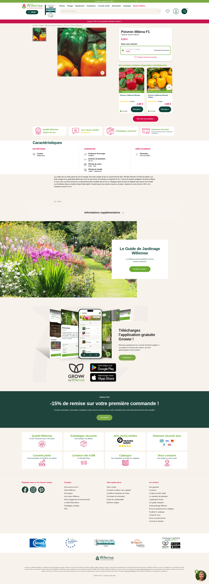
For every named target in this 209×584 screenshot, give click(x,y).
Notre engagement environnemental (77, 499)
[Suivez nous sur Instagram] (33, 489)
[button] (101, 364)
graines (92, 567)
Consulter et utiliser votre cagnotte (119, 490)
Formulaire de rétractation (116, 496)
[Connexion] (176, 11)
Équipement (79, 6)
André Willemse (69, 490)
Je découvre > (127, 357)
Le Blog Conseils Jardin (157, 493)
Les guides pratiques (156, 502)
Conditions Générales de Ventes (118, 493)
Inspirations (91, 6)
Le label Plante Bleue (71, 502)
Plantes (62, 6)
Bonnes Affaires (139, 6)
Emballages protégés (71, 506)
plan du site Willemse (130, 571)
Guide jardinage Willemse (158, 506)
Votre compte (111, 487)
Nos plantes (68, 493)
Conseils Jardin (104, 6)
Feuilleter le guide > (140, 269)
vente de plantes (55, 567)
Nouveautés (116, 6)
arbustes (101, 567)
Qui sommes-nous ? (71, 487)
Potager (70, 6)
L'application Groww (156, 499)
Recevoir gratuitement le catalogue (161, 509)
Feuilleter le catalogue (156, 512)
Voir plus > (137, 109)
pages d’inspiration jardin (143, 569)
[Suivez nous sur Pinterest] (41, 489)
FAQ (65, 509)
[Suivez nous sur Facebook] (25, 489)
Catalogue (127, 6)
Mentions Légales (113, 502)
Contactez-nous (154, 515)
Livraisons (152, 490)
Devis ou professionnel (157, 518)
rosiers (107, 567)
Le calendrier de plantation (158, 496)
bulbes (97, 567)
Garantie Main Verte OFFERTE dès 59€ (104, 1)
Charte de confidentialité (115, 499)
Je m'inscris (104, 417)
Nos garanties (154, 487)
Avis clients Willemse (71, 496)
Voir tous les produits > (145, 119)
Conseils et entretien (156, 521)
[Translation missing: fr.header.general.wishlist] (167, 11)
